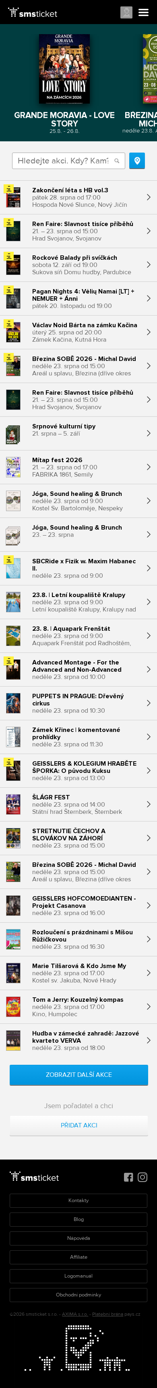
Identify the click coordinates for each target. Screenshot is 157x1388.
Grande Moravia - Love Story (64, 119)
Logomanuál (78, 1276)
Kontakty (78, 1200)
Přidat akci (79, 1125)
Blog (79, 1219)
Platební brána (107, 1314)
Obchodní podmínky (78, 1295)
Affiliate (78, 1257)
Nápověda (78, 1238)
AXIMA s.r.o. (75, 1314)
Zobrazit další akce (79, 1075)
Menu (143, 13)
